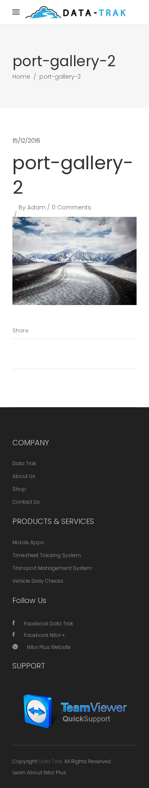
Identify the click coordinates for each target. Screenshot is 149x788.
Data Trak (24, 463)
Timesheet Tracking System (46, 555)
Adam (36, 207)
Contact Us (26, 501)
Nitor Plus (54, 772)
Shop (19, 488)
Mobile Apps (28, 542)
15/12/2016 (26, 141)
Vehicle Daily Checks (37, 580)
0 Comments (71, 207)
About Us (23, 476)
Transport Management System (52, 568)
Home (21, 76)
